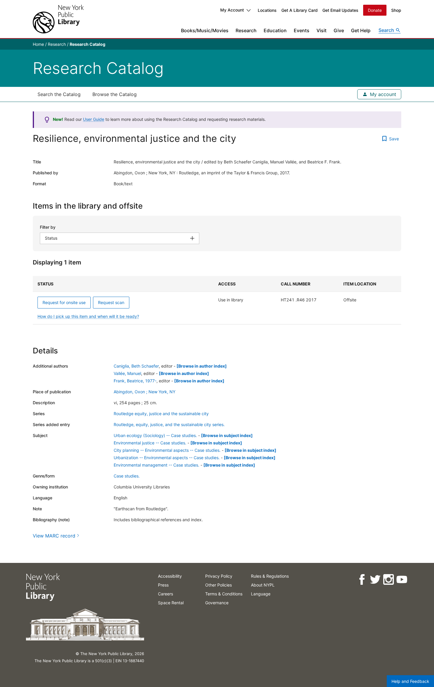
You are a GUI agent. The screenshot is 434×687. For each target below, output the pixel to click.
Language (260, 593)
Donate (375, 10)
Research (246, 30)
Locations (267, 10)
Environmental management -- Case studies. (156, 464)
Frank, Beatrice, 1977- (135, 380)
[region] (217, 300)
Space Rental (171, 602)
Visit (321, 30)
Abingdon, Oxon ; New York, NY (144, 391)
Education (275, 30)
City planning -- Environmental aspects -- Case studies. (167, 450)
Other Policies (218, 584)
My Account (232, 9)
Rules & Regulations (270, 576)
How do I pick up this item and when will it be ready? (88, 316)
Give (339, 30)
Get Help (361, 30)
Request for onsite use (64, 302)
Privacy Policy (218, 576)
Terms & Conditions (223, 593)
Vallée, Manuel (127, 373)
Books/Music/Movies (205, 30)
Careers (165, 593)
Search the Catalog (59, 94)
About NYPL (263, 584)
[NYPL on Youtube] (401, 579)
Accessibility (170, 576)
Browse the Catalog (114, 94)
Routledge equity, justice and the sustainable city (161, 413)
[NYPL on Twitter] (375, 579)
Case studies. (127, 475)
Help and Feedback (410, 681)
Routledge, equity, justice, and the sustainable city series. (169, 424)
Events (301, 30)
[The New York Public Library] (58, 19)
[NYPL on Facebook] (361, 579)
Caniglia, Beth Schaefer (136, 365)
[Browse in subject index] (227, 435)
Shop (396, 10)
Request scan (111, 302)
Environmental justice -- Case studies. (150, 442)
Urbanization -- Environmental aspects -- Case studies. (167, 457)
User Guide (93, 119)
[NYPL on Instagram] (388, 579)
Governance (217, 602)
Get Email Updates (340, 10)
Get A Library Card (299, 10)
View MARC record (54, 536)
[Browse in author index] (202, 365)
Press (163, 584)
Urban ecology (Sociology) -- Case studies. (155, 435)
